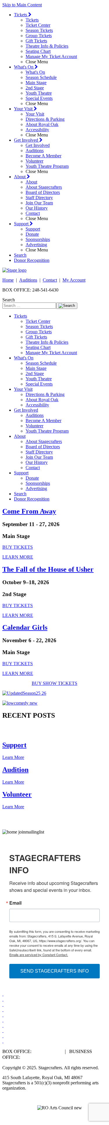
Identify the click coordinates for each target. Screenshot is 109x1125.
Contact (33, 213)
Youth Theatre (39, 93)
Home (8, 280)
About (20, 176)
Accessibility (37, 129)
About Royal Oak (42, 124)
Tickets (21, 14)
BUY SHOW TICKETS (54, 683)
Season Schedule (41, 77)
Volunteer (34, 161)
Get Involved (26, 140)
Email (15, 903)
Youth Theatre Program (47, 166)
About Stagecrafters (44, 187)
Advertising (36, 244)
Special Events (39, 98)
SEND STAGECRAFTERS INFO (54, 971)
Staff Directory (39, 197)
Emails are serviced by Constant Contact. (38, 954)
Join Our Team (39, 202)
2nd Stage (35, 87)
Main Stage (36, 82)
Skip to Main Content (22, 4)
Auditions (35, 150)
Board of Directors (43, 192)
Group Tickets (39, 35)
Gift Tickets (36, 40)
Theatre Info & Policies (47, 46)
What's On (24, 66)
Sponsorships (38, 239)
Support (22, 223)
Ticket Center (38, 25)
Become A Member (43, 155)
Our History (37, 208)
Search (20, 255)
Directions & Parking (45, 119)
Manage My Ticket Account (51, 56)
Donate (32, 234)
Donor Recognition (31, 260)
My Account (73, 280)
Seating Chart (38, 51)
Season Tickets (39, 30)
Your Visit (24, 108)
